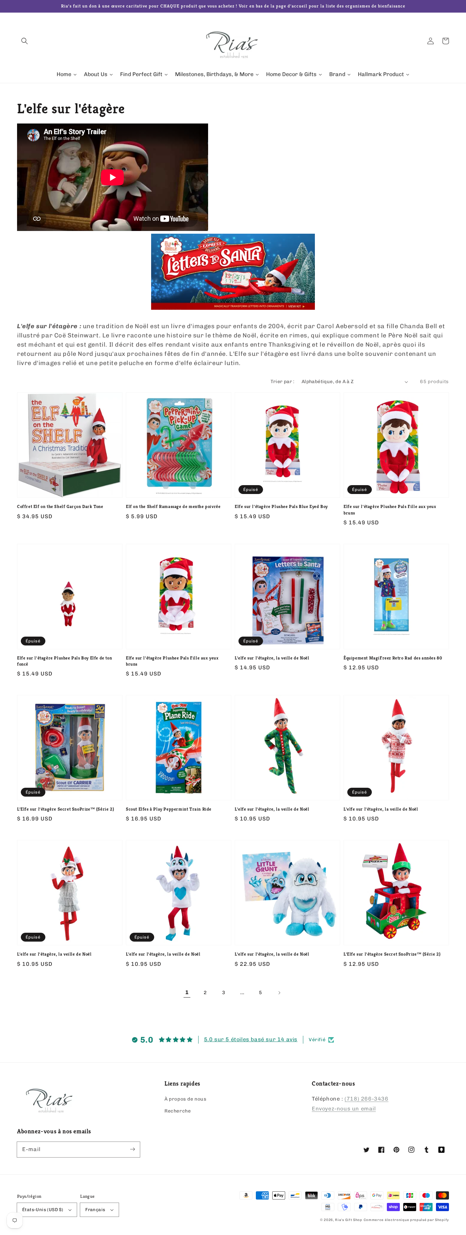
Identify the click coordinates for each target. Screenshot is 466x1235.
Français (95, 1209)
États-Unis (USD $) (42, 1209)
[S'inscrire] (132, 1149)
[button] (24, 40)
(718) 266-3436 (366, 1098)
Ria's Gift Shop (348, 1220)
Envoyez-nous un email (344, 1108)
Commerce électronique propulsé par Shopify (406, 1220)
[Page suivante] (279, 992)
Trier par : (282, 381)
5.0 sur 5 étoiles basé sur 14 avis (250, 1039)
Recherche (177, 1111)
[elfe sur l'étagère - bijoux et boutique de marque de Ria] (233, 307)
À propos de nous (185, 1099)
